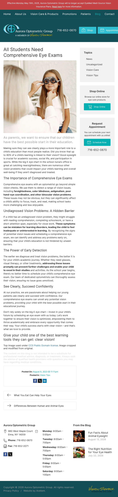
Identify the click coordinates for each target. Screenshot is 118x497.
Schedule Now (99, 142)
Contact (110, 13)
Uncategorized (94, 64)
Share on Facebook (35, 381)
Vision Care (92, 69)
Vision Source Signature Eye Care (102, 489)
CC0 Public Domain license (43, 345)
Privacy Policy (11, 490)
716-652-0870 (66, 30)
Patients (86, 13)
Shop (89, 30)
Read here (57, 6)
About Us (20, 13)
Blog (97, 13)
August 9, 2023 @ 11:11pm (45, 371)
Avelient (40, 490)
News (89, 59)
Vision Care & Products (44, 13)
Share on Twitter (40, 381)
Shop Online (99, 107)
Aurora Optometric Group (38, 487)
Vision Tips (45, 375)
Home (7, 13)
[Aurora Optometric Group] (28, 30)
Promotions (69, 13)
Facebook (5, 454)
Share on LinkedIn (45, 381)
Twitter (10, 454)
